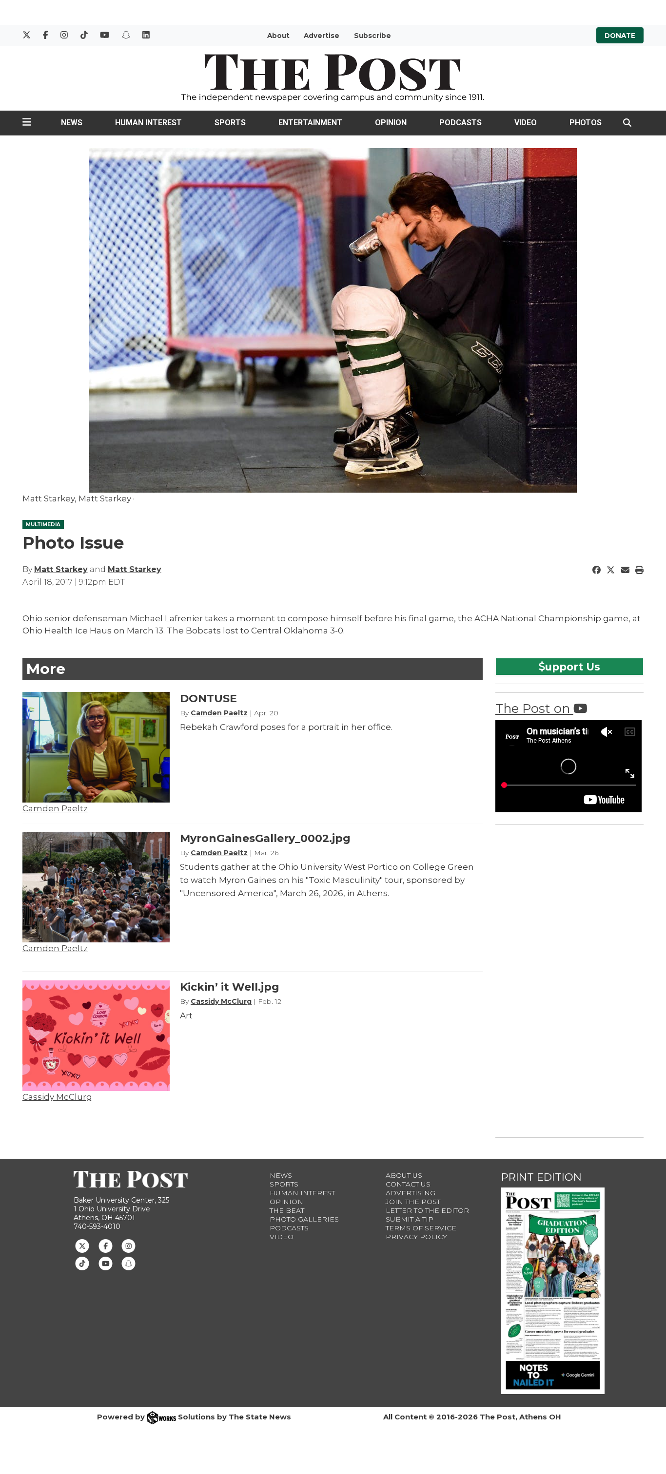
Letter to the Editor (427, 1210)
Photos (585, 122)
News (71, 122)
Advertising (410, 1192)
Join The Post (413, 1201)
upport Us (572, 666)
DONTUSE (208, 698)
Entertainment (310, 122)
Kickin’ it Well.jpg (229, 987)
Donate (620, 35)
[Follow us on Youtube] (105, 1263)
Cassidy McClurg (57, 1097)
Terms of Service (421, 1228)
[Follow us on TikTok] (82, 1263)
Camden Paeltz (55, 808)
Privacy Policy (416, 1236)
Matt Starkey (61, 569)
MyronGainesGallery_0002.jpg (265, 838)
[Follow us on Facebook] (105, 1245)
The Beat (287, 1210)
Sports (230, 122)
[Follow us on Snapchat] (128, 1263)
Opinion (391, 122)
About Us (404, 1175)
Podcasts (460, 122)
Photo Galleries (304, 1219)
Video (525, 122)
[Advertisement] (568, 979)
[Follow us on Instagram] (128, 1245)
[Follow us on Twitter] (82, 1245)
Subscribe (372, 35)
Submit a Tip (409, 1219)
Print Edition (541, 1177)
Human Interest (148, 122)
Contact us (408, 1184)
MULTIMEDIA (43, 524)
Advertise (321, 35)
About (278, 35)
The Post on (534, 708)
